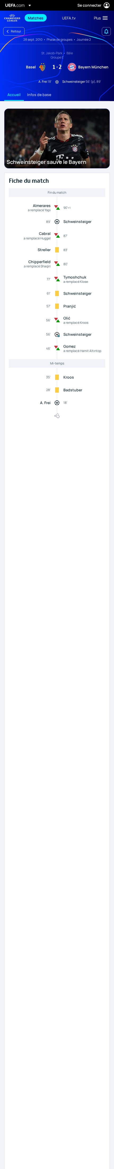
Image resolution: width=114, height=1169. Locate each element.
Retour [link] (16, 31)
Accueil (14, 95)
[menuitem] (40, 18)
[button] (99, 18)
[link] (35, 18)
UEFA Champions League (12, 18)
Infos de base (39, 95)
